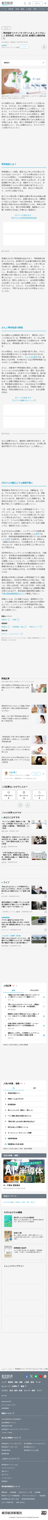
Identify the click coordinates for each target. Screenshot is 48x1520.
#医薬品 (4, 627)
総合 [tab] (13, 990)
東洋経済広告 (6, 1450)
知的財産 (42, 1496)
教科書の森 (5, 1454)
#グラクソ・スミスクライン (11, 634)
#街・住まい (31, 1202)
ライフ (6, 28)
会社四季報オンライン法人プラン (35, 1443)
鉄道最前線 (12, 1104)
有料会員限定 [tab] (34, 990)
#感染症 (4, 619)
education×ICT (6, 1401)
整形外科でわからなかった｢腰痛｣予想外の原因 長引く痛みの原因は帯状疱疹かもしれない (16, 708)
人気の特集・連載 (11, 1083)
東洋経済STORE (7, 1426)
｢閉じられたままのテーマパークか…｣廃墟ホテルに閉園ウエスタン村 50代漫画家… (23, 1005)
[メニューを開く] (45, 3)
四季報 (14, 1386)
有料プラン (5, 1471)
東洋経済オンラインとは (10, 1464)
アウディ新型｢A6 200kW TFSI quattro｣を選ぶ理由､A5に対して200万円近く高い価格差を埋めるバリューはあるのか (16, 923)
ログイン (37, 3)
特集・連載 (20, 9)
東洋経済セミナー (29, 1447)
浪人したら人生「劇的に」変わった (20, 1110)
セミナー (5, 1386)
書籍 (22, 1386)
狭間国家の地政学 (20, 1248)
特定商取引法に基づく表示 (10, 1499)
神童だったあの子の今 (16, 1099)
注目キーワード (10, 1196)
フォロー (24, 46)
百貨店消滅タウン (14, 1093)
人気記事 (7, 986)
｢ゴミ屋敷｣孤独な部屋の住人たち (19, 1116)
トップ (3, 9)
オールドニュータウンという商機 (19, 1133)
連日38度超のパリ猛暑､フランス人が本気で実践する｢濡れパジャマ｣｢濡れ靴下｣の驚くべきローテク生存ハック (16, 904)
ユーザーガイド (7, 1478)
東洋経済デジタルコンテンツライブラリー (15, 1429)
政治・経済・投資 (16, 1390)
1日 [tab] (14, 1088)
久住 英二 (4, 45)
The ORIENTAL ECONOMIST (11, 1419)
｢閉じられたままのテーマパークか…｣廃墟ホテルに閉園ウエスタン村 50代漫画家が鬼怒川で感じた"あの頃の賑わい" (16, 940)
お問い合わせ (20, 1502)
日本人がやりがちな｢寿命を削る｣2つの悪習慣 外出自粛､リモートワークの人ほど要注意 (16, 759)
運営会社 (4, 1492)
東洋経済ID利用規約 (28, 1499)
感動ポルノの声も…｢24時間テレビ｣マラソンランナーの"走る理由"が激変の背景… (24, 1034)
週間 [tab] (34, 1088)
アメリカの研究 (31, 357)
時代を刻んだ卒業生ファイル (18, 1127)
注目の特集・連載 (11, 1155)
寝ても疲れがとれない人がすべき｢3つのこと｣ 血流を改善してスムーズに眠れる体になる (16, 749)
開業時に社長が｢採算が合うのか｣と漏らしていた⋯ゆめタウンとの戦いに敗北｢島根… (23, 1015)
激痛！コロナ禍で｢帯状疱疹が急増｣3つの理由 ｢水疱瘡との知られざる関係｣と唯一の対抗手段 (15, 718)
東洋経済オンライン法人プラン (12, 1443)
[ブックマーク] (44, 47)
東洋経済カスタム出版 (31, 1450)
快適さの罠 (18, 1233)
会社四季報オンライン (9, 1422)
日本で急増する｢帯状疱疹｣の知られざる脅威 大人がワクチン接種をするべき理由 (16, 687)
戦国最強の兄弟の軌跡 (16, 1144)
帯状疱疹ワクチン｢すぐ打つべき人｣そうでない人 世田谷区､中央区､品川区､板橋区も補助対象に (24, 35)
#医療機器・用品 (18, 627)
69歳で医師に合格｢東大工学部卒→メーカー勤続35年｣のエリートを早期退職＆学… (23, 1024)
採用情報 (13, 1492)
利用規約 (4, 1481)
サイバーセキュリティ (9, 1405)
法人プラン (5, 1474)
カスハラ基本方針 (7, 1502)
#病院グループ (34, 627)
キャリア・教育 (29, 1390)
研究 (37, 534)
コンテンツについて (8, 1468)
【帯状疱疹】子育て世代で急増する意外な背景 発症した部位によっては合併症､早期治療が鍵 (16, 739)
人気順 (28, 9)
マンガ (41, 9)
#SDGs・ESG (20, 1202)
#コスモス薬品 (9, 1202)
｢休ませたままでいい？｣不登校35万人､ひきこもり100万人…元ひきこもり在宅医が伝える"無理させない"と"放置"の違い (16, 890)
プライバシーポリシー (29, 1496)
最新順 (10, 9)
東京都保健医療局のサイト (14, 594)
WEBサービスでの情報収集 (11, 1496)
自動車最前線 (12, 1138)
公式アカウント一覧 (25, 1492)
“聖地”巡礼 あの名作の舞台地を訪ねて (21, 1121)
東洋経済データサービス (10, 1447)
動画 (35, 9)
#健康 (14, 619)
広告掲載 (37, 1492)
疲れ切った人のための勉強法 (24, 1217)
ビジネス (5, 1390)
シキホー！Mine (7, 1432)
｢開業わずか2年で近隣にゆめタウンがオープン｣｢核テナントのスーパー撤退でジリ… (23, 996)
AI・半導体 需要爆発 (11, 1185)
